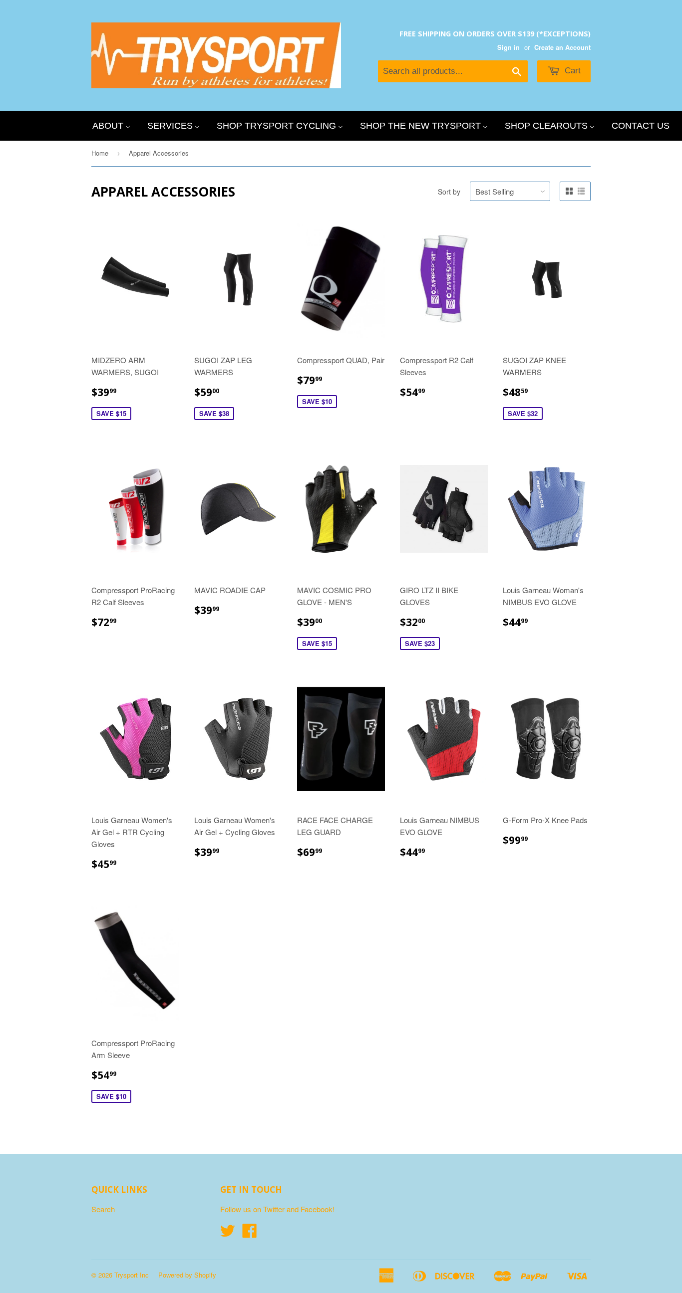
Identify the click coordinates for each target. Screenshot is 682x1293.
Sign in (508, 47)
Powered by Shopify (187, 1275)
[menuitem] (111, 126)
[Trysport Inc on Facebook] (249, 1233)
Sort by (449, 192)
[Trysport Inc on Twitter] (227, 1233)
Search (103, 1209)
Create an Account (562, 47)
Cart (571, 70)
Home (99, 153)
